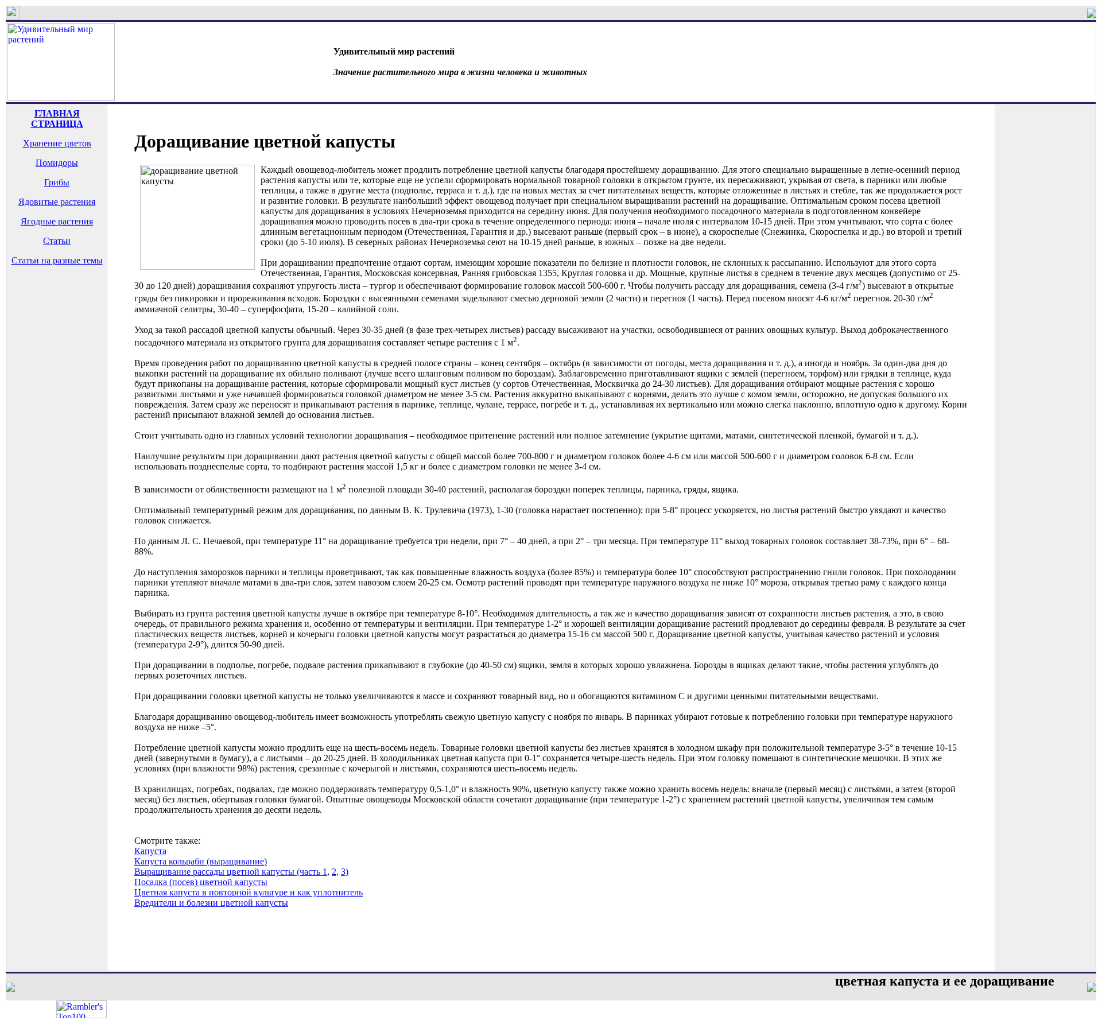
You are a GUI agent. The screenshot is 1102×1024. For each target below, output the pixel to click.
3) (344, 871)
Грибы (56, 182)
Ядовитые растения (56, 202)
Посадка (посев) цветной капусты (200, 882)
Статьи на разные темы (57, 260)
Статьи (57, 241)
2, (335, 871)
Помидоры (57, 163)
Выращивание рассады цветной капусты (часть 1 (230, 871)
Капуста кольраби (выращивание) (200, 861)
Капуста (150, 851)
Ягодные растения (57, 221)
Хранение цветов (57, 143)
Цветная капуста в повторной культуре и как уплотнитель (248, 892)
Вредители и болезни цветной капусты (211, 902)
